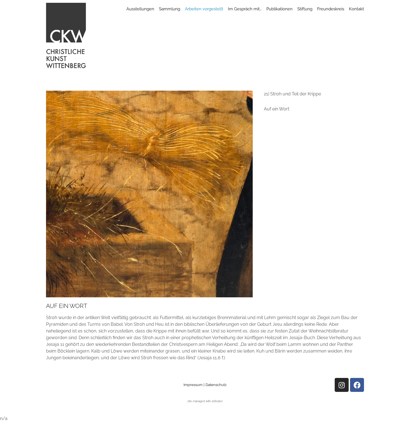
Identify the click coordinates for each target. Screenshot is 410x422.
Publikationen (279, 8)
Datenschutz (216, 385)
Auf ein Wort (276, 109)
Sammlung (169, 8)
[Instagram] (342, 385)
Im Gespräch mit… (245, 8)
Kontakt (356, 8)
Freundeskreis (330, 8)
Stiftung (304, 8)
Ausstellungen (140, 8)
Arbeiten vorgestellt (204, 8)
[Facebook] (357, 385)
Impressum (193, 385)
